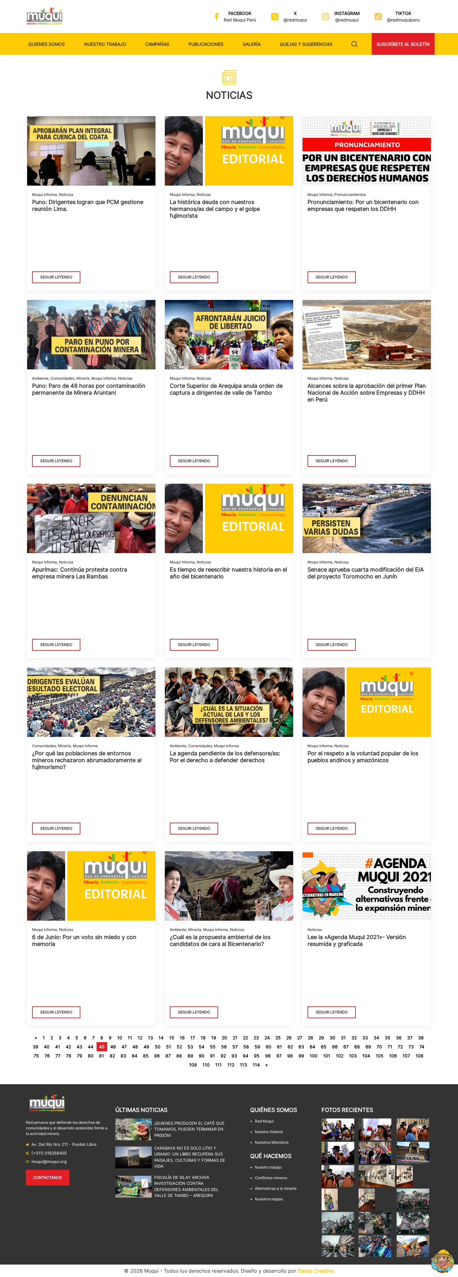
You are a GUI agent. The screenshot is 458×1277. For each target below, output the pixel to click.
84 (134, 1055)
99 (301, 1055)
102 (339, 1055)
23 (256, 1037)
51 (168, 1046)
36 (399, 1037)
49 (146, 1046)
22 (245, 1037)
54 (201, 1046)
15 (171, 1037)
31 (343, 1037)
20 (224, 1037)
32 (354, 1037)
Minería (82, 378)
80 (90, 1055)
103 (353, 1055)
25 (278, 1037)
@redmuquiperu (403, 19)
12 (140, 1037)
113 (243, 1064)
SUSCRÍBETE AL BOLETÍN (403, 44)
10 (119, 1037)
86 (157, 1055)
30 (332, 1037)
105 (380, 1055)
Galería (251, 44)
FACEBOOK (239, 13)
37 (410, 1037)
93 (234, 1055)
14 (161, 1037)
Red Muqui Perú (240, 19)
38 (421, 1037)
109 (193, 1064)
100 (313, 1055)
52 (179, 1046)
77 (57, 1055)
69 (368, 1046)
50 (157, 1046)
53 (190, 1046)
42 (68, 1046)
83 (123, 1055)
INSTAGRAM (347, 13)
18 (203, 1037)
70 (379, 1046)
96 (268, 1055)
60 (268, 1046)
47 (124, 1046)
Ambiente (40, 378)
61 (279, 1046)
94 (245, 1055)
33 (365, 1037)
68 (357, 1046)
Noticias (66, 194)
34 (376, 1037)
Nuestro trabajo (105, 44)
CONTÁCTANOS (47, 1177)
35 (387, 1037)
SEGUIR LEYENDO (56, 277)
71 (390, 1046)
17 (192, 1037)
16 (182, 1037)
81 (101, 1055)
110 (206, 1064)
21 (235, 1037)
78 (68, 1055)
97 (279, 1055)
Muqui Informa (44, 194)
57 (235, 1046)
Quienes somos (46, 44)
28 (310, 1037)
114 (256, 1064)
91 (212, 1055)
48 (135, 1046)
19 (213, 1037)
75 (36, 1055)
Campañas (157, 44)
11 (130, 1037)
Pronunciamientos (350, 194)
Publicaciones (205, 44)
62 (290, 1046)
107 (406, 1055)
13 (150, 1037)
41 (57, 1046)
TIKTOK (403, 13)
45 (102, 1046)
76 (47, 1055)
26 (289, 1037)
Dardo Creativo (316, 1271)
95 (257, 1055)
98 (290, 1055)
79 (79, 1055)
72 (400, 1046)
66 (335, 1046)
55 (213, 1046)
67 (346, 1046)
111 (218, 1064)
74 (421, 1046)
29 (321, 1037)
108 (419, 1055)
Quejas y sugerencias (306, 44)
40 (47, 1046)
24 (267, 1037)
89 (190, 1055)
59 (257, 1046)
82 (112, 1055)
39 (35, 1046)
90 (201, 1055)
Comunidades (62, 378)
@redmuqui (295, 19)
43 (79, 1046)
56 (224, 1046)
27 (299, 1037)
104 (366, 1055)
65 (324, 1046)
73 (411, 1046)
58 (246, 1046)
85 (146, 1055)
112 (230, 1064)
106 (393, 1055)
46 (113, 1046)
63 (301, 1046)
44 (90, 1046)
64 (312, 1046)
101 (326, 1055)
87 (168, 1055)
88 (179, 1055)
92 (223, 1055)
